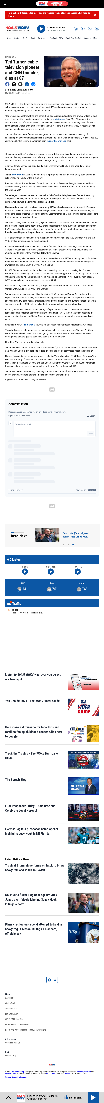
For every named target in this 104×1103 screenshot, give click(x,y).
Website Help (11, 1055)
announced (17, 174)
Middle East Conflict (73, 38)
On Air (33, 38)
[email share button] (20, 84)
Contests (87, 38)
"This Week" (29, 324)
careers (68, 1073)
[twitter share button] (14, 84)
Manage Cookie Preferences (16, 1077)
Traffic (25, 38)
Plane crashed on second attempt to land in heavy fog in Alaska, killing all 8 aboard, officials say (33, 929)
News (9, 38)
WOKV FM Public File (14, 1019)
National (10, 57)
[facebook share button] (7, 84)
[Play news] (25, 571)
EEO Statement (11, 1014)
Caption (91, 83)
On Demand (42, 38)
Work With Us (10, 1003)
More (95, 38)
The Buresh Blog (15, 780)
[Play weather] (51, 571)
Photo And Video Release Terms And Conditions (25, 1030)
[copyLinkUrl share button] (27, 84)
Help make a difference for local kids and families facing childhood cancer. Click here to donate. (49, 15)
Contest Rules (11, 1008)
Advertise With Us (12, 1042)
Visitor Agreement (84, 1072)
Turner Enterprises (56, 141)
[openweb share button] (33, 84)
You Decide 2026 (56, 38)
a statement (59, 119)
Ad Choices (50, 1073)
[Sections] (5, 4)
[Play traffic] (78, 571)
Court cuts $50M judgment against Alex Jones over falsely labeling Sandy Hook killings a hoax (31, 899)
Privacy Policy (10, 1073)
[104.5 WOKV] (52, 4)
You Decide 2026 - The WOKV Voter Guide (32, 701)
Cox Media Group (17, 1072)
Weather (17, 38)
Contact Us (9, 998)
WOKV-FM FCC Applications (17, 1024)
